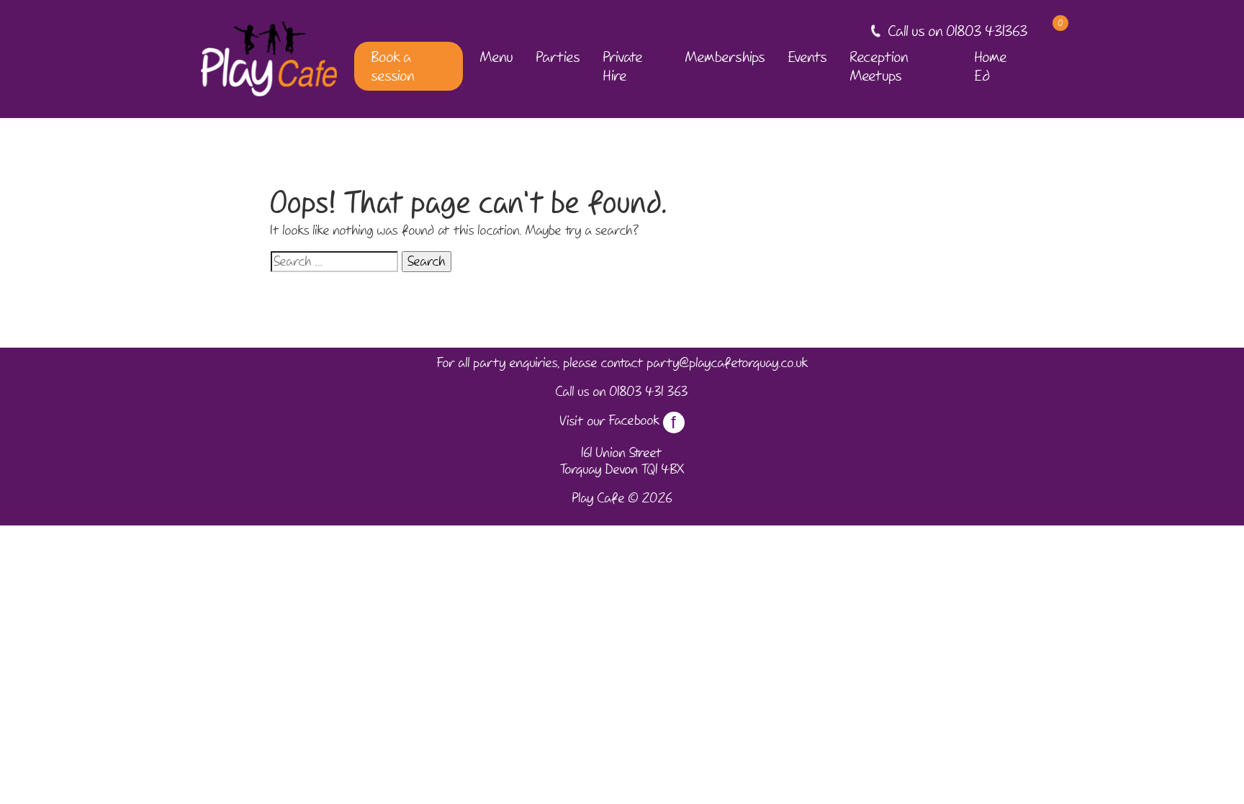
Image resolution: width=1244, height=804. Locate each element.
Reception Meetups (879, 66)
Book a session (393, 66)
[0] (1048, 32)
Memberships (725, 57)
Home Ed (991, 66)
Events (807, 57)
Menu (496, 57)
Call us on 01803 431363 (958, 31)
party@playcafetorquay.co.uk (727, 363)
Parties (558, 57)
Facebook (643, 420)
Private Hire (623, 66)
